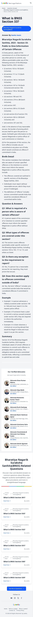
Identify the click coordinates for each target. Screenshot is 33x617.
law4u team (16, 35)
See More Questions (15, 589)
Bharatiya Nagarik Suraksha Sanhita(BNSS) (16, 10)
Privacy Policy (20, 610)
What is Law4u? (23, 609)
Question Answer (12, 8)
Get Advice (13, 386)
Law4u (25, 613)
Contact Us (12, 610)
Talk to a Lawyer (13, 609)
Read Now (6, 501)
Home (3, 8)
